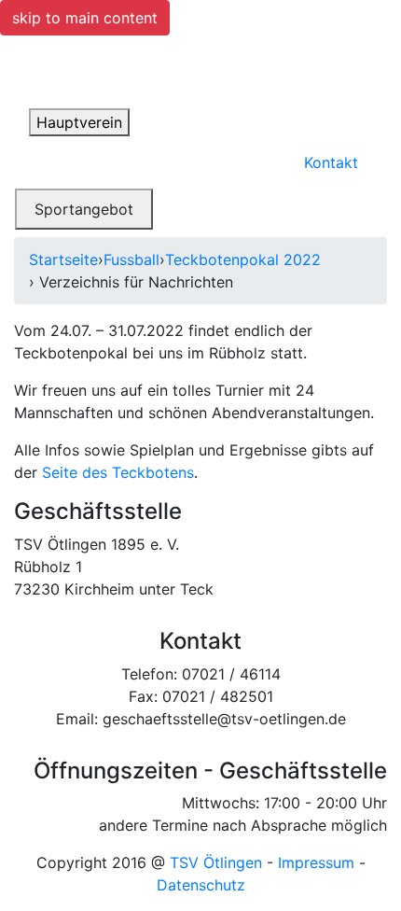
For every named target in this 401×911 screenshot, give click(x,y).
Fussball (131, 259)
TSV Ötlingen (216, 862)
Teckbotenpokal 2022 (243, 259)
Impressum (316, 862)
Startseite (63, 259)
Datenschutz (201, 885)
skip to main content (85, 17)
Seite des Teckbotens (118, 472)
